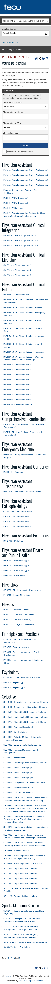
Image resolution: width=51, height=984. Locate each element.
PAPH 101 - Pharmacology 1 (16, 560)
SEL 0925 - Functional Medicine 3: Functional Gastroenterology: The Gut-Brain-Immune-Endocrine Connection (23, 819)
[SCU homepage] (25, 7)
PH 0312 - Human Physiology (16, 595)
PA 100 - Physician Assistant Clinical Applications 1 (25, 170)
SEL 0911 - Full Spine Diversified (18, 793)
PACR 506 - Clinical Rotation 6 (17, 385)
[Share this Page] (39, 58)
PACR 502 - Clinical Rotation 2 (17, 365)
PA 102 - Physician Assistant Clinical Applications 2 (25, 175)
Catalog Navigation (13, 49)
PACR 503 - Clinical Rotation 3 (17, 370)
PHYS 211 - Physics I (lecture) (16, 610)
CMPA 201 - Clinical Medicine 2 (17, 270)
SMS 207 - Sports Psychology (16, 947)
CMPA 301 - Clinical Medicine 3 (17, 275)
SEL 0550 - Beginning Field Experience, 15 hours (25, 717)
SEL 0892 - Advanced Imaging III (18, 778)
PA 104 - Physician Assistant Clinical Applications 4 (25, 185)
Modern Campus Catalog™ (31, 981)
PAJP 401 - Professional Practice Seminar (22, 492)
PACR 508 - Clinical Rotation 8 (17, 395)
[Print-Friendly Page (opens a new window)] (43, 58)
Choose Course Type (12, 123)
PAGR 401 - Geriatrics (13, 472)
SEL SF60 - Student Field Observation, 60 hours (25, 707)
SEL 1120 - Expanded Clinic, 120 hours (20, 896)
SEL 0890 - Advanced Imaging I (17, 768)
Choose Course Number (14, 112)
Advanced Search (10, 42)
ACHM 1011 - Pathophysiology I (17, 511)
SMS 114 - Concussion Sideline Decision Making (25, 942)
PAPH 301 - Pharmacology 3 (16, 570)
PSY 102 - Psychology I (13, 682)
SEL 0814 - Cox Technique (15, 732)
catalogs (8, 976)
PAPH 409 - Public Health (14, 575)
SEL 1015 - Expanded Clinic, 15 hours (20, 868)
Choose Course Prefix (13, 102)
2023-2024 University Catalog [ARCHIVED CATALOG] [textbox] (26, 21)
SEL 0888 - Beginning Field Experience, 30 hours (25, 763)
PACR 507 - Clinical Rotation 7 (17, 390)
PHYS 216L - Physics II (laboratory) (19, 625)
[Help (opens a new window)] (47, 58)
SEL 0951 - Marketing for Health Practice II (22, 863)
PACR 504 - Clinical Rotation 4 (17, 375)
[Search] (46, 33)
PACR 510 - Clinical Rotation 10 (17, 404)
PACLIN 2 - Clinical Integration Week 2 (20, 240)
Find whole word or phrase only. (20, 152)
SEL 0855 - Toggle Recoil (14, 758)
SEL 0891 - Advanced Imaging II (17, 773)
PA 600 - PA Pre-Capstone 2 (15, 203)
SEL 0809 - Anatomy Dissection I (18, 727)
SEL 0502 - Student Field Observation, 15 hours (24, 712)
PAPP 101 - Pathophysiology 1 (17, 516)
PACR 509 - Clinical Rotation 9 (17, 400)
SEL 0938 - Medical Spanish (16, 850)
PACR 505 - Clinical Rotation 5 (17, 380)
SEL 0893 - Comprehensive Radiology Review (24, 783)
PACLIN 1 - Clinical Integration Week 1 (20, 235)
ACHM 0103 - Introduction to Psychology (21, 677)
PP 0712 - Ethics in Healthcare (17, 647)
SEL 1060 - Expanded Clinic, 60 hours (20, 878)
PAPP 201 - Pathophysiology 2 (17, 521)
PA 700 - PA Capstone (13, 208)
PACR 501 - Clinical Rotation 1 (17, 295)
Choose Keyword (10, 133)
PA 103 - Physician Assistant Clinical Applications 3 (25, 180)
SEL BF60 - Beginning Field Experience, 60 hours (25, 702)
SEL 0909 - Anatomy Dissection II (18, 788)
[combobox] (25, 20)
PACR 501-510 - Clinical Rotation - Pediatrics (23, 352)
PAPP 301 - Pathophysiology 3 (17, 526)
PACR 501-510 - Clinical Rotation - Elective (22, 307)
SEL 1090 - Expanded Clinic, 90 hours (20, 883)
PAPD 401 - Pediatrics (13, 541)
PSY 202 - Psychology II (14, 687)
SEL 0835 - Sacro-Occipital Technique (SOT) (23, 745)
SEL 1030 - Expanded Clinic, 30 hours (20, 873)
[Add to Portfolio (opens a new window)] (36, 58)
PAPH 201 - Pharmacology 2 (16, 565)
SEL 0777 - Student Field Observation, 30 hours (24, 722)
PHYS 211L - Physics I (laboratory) (18, 615)
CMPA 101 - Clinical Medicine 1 (17, 265)
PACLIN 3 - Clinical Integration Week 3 (20, 245)
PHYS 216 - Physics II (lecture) (17, 620)
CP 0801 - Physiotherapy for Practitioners (22, 590)
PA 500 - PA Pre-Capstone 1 (15, 198)
